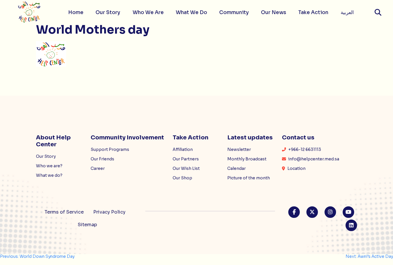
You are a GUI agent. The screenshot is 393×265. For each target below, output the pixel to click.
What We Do (191, 12)
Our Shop (182, 177)
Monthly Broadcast (246, 159)
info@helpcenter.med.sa (313, 159)
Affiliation (183, 149)
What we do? (49, 175)
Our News (273, 12)
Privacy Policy (109, 212)
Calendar (236, 168)
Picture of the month (248, 177)
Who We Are (148, 12)
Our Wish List (186, 168)
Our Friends (102, 159)
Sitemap (87, 225)
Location (296, 168)
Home (75, 12)
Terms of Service (64, 212)
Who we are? (49, 165)
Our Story (108, 12)
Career (98, 168)
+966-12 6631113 (304, 149)
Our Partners (186, 159)
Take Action (313, 12)
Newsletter (239, 149)
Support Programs (110, 149)
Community (234, 12)
